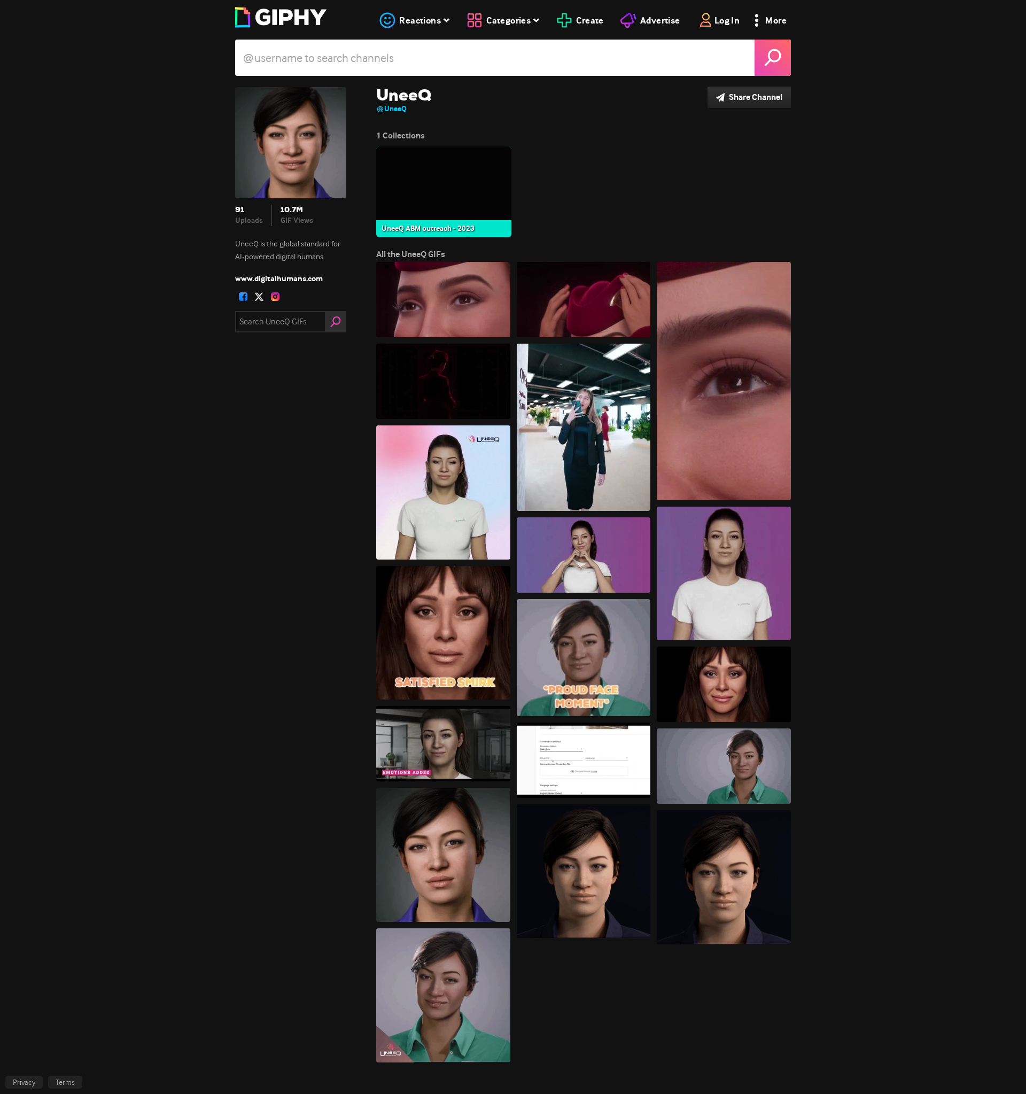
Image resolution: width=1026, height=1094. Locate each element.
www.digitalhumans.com (279, 278)
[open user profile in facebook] (243, 297)
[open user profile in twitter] (259, 297)
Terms (65, 1082)
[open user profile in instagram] (275, 297)
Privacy (24, 1082)
